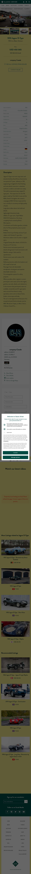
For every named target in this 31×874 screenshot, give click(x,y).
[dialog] (15, 437)
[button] (15, 432)
